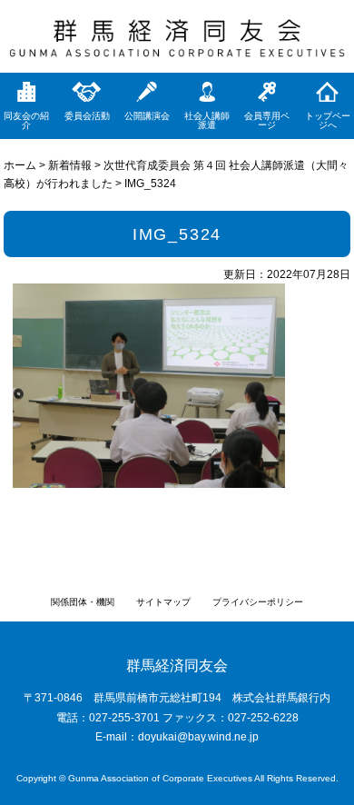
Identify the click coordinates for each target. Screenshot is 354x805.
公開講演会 (147, 116)
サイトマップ (163, 602)
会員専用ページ (267, 120)
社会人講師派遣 (207, 120)
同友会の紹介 (26, 120)
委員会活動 (87, 116)
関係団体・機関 (82, 602)
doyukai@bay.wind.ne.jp (198, 736)
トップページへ (327, 120)
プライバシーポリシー (257, 602)
